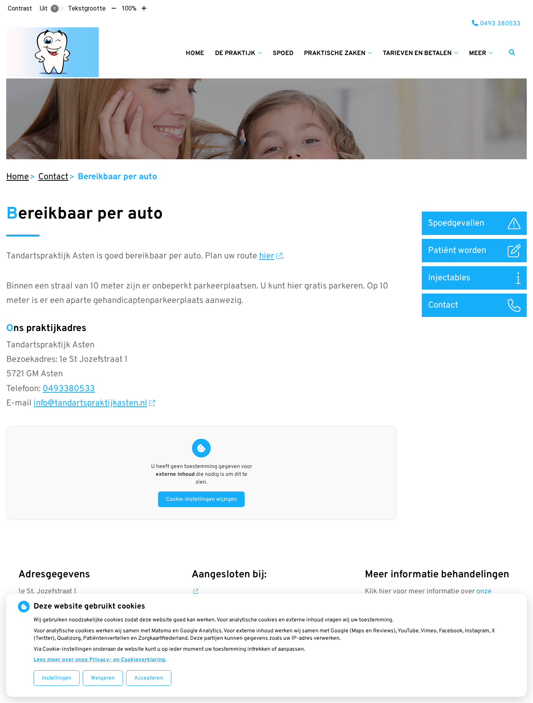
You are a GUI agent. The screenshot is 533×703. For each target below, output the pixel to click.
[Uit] (57, 8)
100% (129, 8)
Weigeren (103, 678)
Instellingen (56, 678)
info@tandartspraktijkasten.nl (90, 403)
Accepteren (148, 678)
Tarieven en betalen (417, 53)
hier (266, 256)
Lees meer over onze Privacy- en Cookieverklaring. (100, 660)
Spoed (283, 53)
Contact (53, 177)
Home (195, 53)
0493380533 (69, 389)
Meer (477, 53)
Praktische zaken (334, 53)
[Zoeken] (512, 52)
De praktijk (235, 53)
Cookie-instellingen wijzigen (201, 499)
